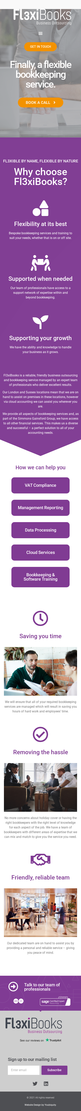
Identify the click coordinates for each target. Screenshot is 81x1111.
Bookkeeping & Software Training (40, 577)
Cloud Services (40, 552)
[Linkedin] (46, 1084)
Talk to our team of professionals (42, 987)
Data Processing (40, 530)
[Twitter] (35, 1084)
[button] (40, 33)
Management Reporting (40, 507)
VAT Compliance (40, 485)
